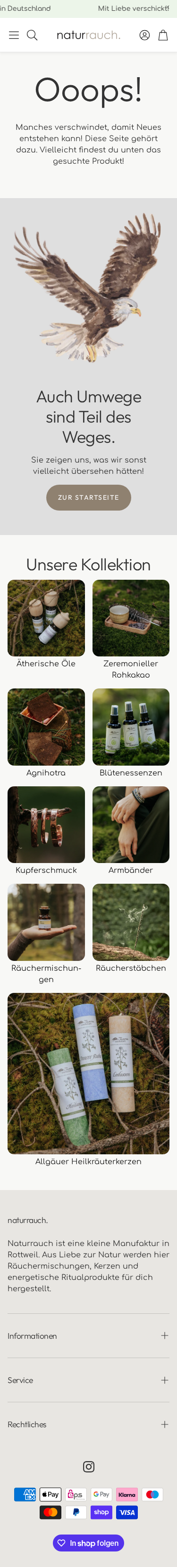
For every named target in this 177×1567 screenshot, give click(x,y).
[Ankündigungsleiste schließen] (167, 7)
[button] (14, 34)
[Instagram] (88, 1466)
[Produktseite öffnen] (46, 618)
